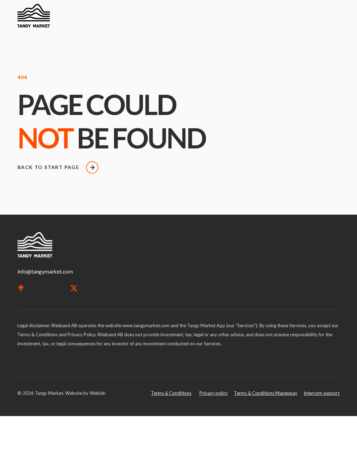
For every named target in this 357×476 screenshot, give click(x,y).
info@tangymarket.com (45, 271)
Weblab (98, 393)
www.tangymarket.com (146, 325)
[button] (335, 15)
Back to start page (48, 167)
